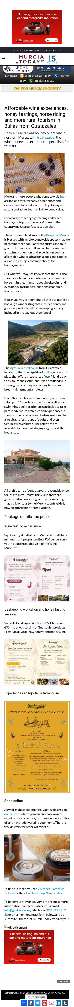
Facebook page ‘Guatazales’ (44, 893)
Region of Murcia (57, 235)
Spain (63, 196)
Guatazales (45, 137)
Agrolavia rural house (24, 368)
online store (12, 814)
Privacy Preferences (36, 996)
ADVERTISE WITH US (33, 50)
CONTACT (16, 50)
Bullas (48, 372)
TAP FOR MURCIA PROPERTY (37, 88)
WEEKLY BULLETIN (53, 50)
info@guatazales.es (17, 910)
